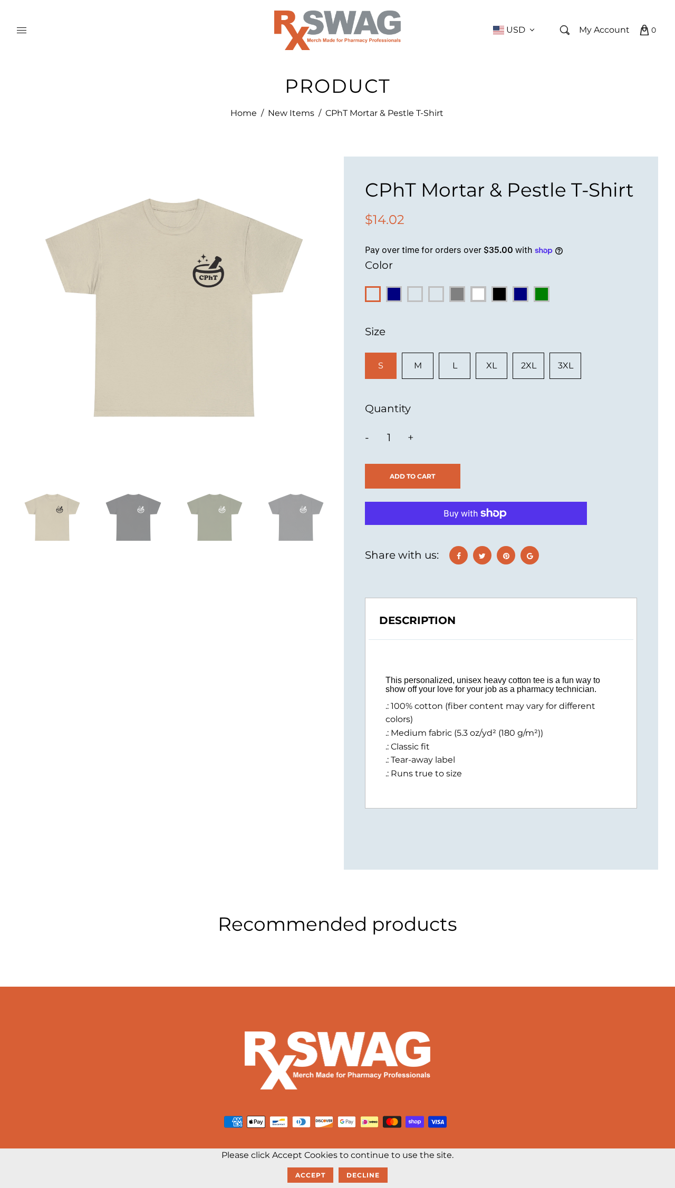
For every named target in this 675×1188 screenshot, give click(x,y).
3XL (565, 366)
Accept (310, 1175)
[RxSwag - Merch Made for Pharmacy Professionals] (337, 30)
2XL (528, 366)
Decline (363, 1175)
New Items (291, 113)
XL (491, 366)
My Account (604, 30)
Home (243, 113)
